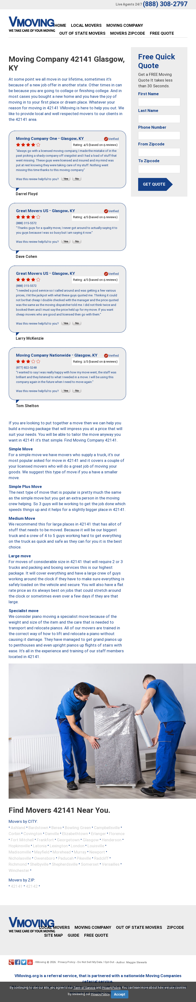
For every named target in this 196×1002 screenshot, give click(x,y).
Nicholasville (20, 858)
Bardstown (38, 827)
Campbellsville (107, 827)
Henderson (111, 839)
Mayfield (41, 852)
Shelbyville (39, 864)
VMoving (40, 962)
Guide (73, 935)
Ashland (18, 827)
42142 (32, 886)
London (77, 845)
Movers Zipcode (127, 33)
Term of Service (84, 988)
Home (60, 25)
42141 (17, 886)
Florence (117, 833)
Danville (52, 833)
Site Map (53, 935)
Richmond (18, 864)
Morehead (62, 852)
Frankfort (45, 839)
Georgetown (68, 839)
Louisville (95, 845)
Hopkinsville (19, 845)
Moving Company (124, 25)
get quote (154, 184)
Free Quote (162, 33)
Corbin (14, 833)
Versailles (111, 864)
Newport (97, 852)
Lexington (59, 845)
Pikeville (84, 858)
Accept (119, 994)
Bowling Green (78, 827)
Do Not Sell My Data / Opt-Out (95, 962)
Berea (56, 827)
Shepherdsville (65, 864)
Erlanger (98, 833)
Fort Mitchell (22, 839)
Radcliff (101, 858)
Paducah (66, 858)
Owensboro (44, 858)
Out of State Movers (82, 33)
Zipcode (175, 927)
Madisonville (20, 852)
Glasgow (91, 839)
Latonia (40, 845)
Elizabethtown (75, 833)
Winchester (19, 870)
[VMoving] (42, 25)
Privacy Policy (66, 962)
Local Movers (86, 25)
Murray (80, 852)
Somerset (90, 864)
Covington (32, 833)
